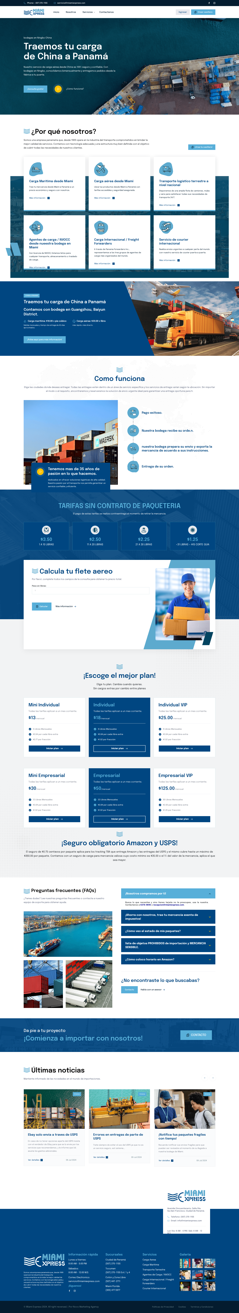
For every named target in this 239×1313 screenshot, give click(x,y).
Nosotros (71, 12)
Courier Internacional (154, 1288)
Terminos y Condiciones (202, 1307)
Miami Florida (113, 1288)
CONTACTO (198, 1035)
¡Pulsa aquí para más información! (44, 340)
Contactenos (106, 12)
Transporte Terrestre (154, 1270)
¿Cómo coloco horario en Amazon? (149, 959)
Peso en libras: (39, 586)
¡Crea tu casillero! (203, 147)
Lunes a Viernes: (77, 1262)
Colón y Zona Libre (116, 1279)
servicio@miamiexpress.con (71, 3)
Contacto (129, 990)
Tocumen (118, 1270)
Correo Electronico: (84, 1279)
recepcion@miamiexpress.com (168, 905)
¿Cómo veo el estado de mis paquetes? (153, 931)
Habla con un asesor (151, 990)
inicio (56, 12)
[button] (118, 108)
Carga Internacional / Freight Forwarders (158, 1282)
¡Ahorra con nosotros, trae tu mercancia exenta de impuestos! (161, 917)
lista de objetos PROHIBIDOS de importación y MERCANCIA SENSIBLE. (165, 945)
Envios (77, 1094)
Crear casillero (205, 12)
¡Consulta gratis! (35, 89)
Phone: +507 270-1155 (37, 3)
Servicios (88, 12)
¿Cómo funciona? (75, 89)
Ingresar (183, 12)
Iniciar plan (52, 748)
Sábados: (78, 1270)
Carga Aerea (149, 1260)
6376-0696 (145, 905)
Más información (37, 198)
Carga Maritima (151, 1265)
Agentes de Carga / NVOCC (157, 1275)
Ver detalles (33, 1160)
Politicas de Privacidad (163, 1307)
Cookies (182, 1307)
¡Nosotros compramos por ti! (145, 893)
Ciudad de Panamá (116, 1262)
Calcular (44, 606)
